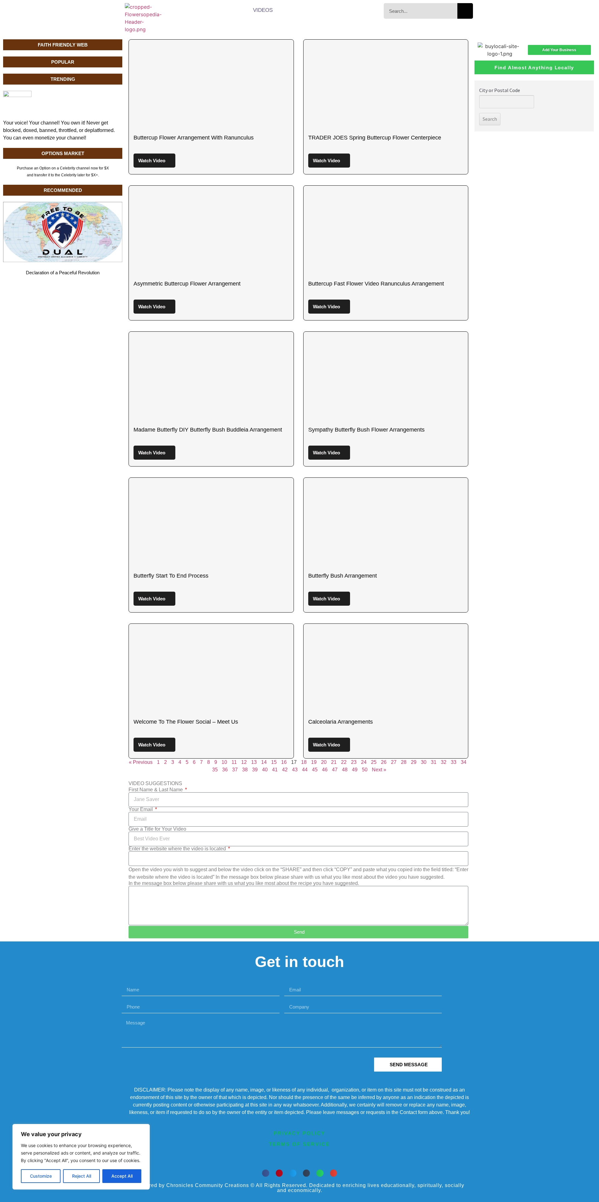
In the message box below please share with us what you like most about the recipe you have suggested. (244, 883)
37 (235, 769)
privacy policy (299, 1133)
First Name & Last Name (156, 789)
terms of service (299, 1144)
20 (324, 762)
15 (274, 762)
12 (244, 762)
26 (384, 762)
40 (265, 769)
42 (285, 769)
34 (463, 762)
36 (225, 769)
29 (413, 762)
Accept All (122, 1176)
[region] (81, 1157)
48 (345, 769)
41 (275, 769)
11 (234, 762)
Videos (263, 10)
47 (335, 769)
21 (334, 762)
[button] (265, 1173)
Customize (41, 1176)
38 (245, 769)
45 (315, 769)
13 (254, 762)
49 (355, 769)
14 (264, 762)
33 (453, 762)
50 (365, 769)
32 (443, 762)
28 (404, 762)
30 (423, 762)
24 (364, 762)
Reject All (81, 1176)
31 (433, 762)
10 (224, 762)
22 (344, 762)
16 (284, 762)
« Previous (141, 762)
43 (295, 769)
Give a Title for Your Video (157, 829)
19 (314, 762)
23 (354, 762)
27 (394, 762)
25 (374, 762)
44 (305, 769)
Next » (379, 769)
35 (215, 769)
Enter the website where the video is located (178, 848)
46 (325, 769)
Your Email (141, 809)
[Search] (465, 11)
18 (304, 762)
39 (255, 769)
